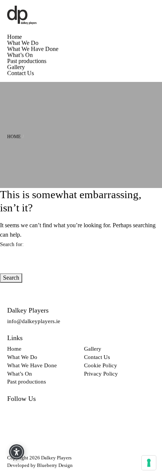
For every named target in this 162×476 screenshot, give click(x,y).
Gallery (16, 67)
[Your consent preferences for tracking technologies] (149, 463)
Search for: (12, 244)
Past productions (26, 61)
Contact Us (20, 73)
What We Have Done (32, 49)
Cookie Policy (100, 365)
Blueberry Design (55, 465)
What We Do (22, 43)
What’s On (20, 55)
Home (14, 37)
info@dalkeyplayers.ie (33, 321)
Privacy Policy (101, 374)
